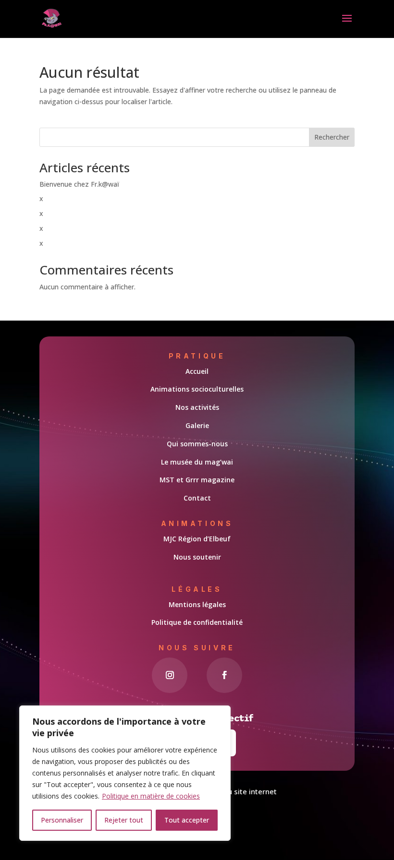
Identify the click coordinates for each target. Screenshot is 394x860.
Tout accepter (186, 819)
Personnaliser (62, 819)
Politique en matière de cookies (151, 795)
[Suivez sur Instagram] (169, 675)
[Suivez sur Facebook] (224, 675)
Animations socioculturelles (197, 389)
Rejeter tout (123, 819)
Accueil (197, 371)
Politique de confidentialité (197, 622)
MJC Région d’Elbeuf (197, 538)
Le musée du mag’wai (197, 461)
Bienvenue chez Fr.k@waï (79, 184)
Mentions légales (197, 604)
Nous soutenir (197, 556)
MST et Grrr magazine (197, 479)
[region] (125, 773)
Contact (197, 497)
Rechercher (331, 137)
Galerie (197, 425)
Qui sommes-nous (197, 443)
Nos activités (197, 407)
